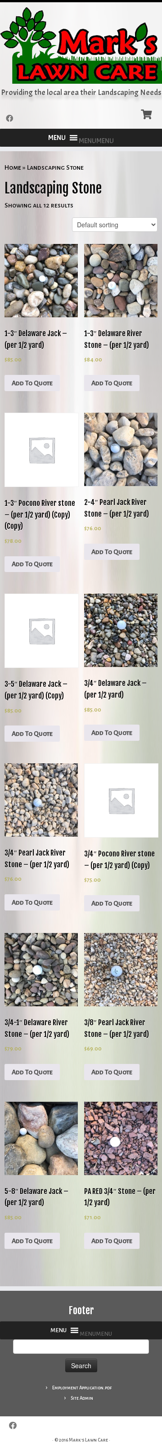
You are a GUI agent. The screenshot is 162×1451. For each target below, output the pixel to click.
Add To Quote (32, 383)
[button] (96, 140)
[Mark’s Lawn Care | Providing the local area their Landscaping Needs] (81, 45)
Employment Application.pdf (82, 1387)
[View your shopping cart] (147, 113)
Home (12, 167)
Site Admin (82, 1398)
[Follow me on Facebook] (11, 118)
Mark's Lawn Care (88, 1439)
